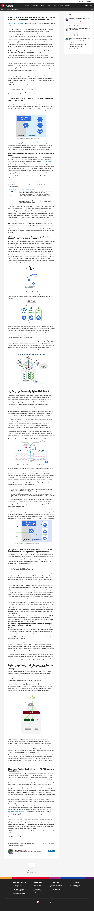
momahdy (71, 21)
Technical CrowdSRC (19, 888)
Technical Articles (14, 9)
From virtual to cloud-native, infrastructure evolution (79, 19)
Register (86, 5)
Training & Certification (37, 892)
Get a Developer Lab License (19, 892)
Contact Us (25, 830)
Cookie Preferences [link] (66, 906)
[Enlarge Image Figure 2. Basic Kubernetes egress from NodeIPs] (31, 274)
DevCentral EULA (19, 890)
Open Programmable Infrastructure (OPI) (17, 811)
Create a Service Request (56, 886)
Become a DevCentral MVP (18, 893)
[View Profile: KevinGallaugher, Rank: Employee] (67, 39)
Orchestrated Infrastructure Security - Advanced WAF (80, 39)
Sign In (90, 5)
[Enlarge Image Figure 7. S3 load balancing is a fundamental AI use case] (31, 714)
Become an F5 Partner (75, 886)
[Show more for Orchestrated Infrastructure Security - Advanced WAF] (81, 46)
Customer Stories (37, 888)
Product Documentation (37, 884)
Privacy (35, 905)
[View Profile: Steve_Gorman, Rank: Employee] (67, 29)
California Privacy (41, 905)
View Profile (51, 850)
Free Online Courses (38, 890)
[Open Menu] (92, 10)
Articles (8, 9)
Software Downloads (56, 888)
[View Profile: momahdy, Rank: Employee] (67, 19)
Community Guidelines (18, 889)
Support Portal (56, 889)
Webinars (37, 889)
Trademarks (26, 905)
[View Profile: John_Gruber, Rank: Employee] (10, 851)
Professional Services (56, 885)
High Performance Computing (15, 23)
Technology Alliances (75, 885)
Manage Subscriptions (56, 884)
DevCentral (3, 9)
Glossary (37, 886)
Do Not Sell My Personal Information (54, 905)
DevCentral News (19, 884)
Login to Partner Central (75, 888)
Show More (79, 52)
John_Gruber (18, 850)
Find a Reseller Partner (75, 884)
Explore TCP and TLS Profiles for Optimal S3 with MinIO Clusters (79, 29)
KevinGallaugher (72, 40)
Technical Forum (19, 885)
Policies (31, 905)
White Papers (37, 885)
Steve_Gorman (72, 31)
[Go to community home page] (7, 5)
